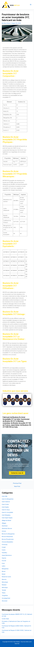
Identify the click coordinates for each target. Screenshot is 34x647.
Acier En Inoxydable (7, 512)
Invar (3, 563)
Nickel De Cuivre (6, 576)
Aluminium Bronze (7, 528)
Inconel (4, 560)
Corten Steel (5, 618)
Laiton (3, 566)
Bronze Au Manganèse (8, 534)
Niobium (4, 585)
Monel (3, 571)
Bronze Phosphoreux (8, 539)
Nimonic (4, 579)
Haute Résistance (7, 555)
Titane (3, 593)
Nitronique (5, 587)
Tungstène (5, 595)
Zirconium (4, 601)
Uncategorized (6, 598)
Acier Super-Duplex (7, 517)
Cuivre (3, 550)
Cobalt (4, 547)
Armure (4, 531)
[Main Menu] (30, 4)
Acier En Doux (6, 509)
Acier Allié (4, 496)
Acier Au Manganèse (7, 499)
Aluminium (5, 526)
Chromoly (4, 544)
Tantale (4, 590)
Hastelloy (4, 552)
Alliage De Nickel (6, 520)
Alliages (4, 523)
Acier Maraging (6, 515)
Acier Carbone (6, 501)
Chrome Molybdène (7, 542)
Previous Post (17, 483)
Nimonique (5, 582)
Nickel (3, 574)
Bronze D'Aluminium (7, 536)
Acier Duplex (5, 507)
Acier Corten (5, 504)
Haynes (4, 558)
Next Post (17, 486)
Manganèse (5, 568)
